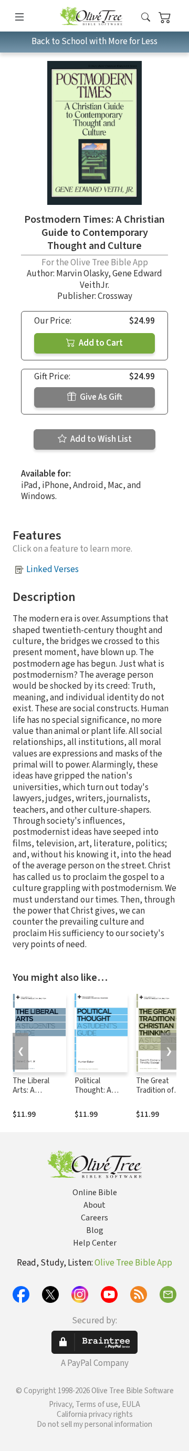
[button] (145, 17)
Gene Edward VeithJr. (121, 279)
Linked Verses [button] (52, 569)
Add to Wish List (100, 439)
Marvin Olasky (82, 273)
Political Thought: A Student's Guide (101, 1090)
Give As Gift (100, 397)
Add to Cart (100, 343)
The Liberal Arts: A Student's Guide (39, 1090)
